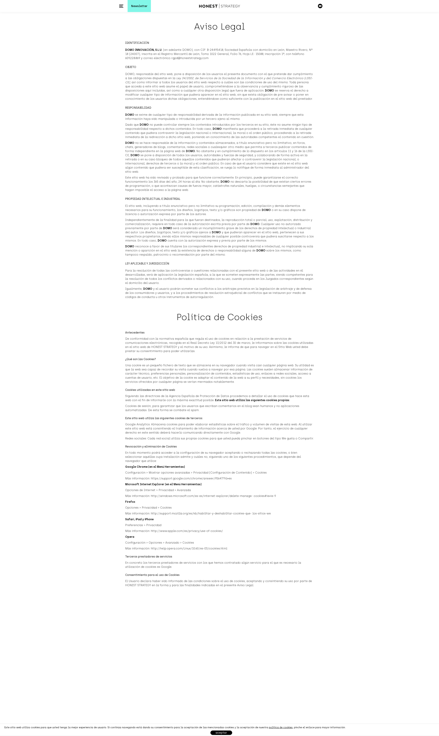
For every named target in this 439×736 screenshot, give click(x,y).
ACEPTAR (221, 732)
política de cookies (281, 727)
